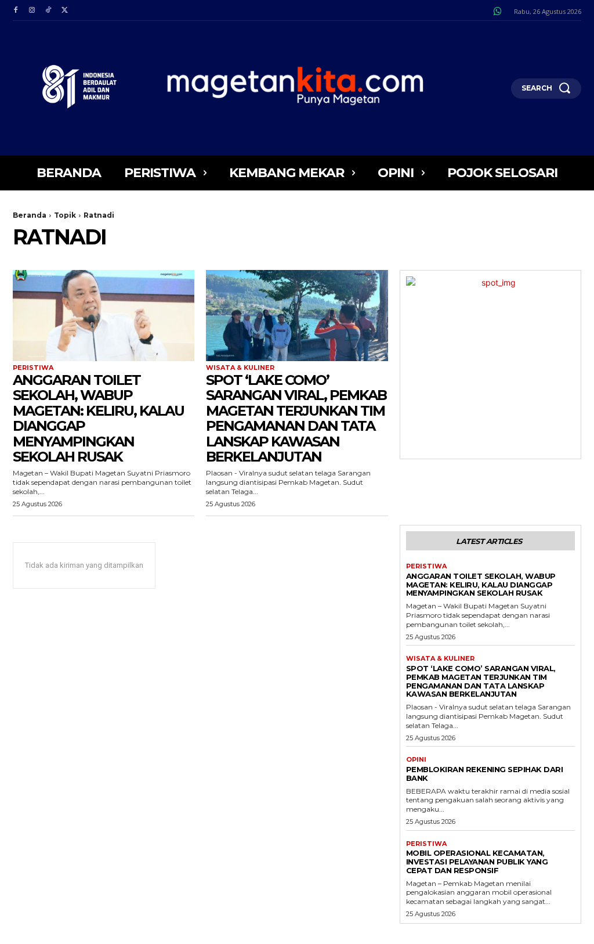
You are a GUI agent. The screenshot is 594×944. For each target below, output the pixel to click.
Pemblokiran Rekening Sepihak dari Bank (484, 774)
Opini (416, 759)
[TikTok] (48, 10)
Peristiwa (33, 368)
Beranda (29, 215)
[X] (64, 10)
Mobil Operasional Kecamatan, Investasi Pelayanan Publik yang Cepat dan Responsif (477, 861)
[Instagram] (32, 10)
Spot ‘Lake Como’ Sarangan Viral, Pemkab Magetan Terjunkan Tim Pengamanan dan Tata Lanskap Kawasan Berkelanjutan (296, 418)
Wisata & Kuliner (240, 368)
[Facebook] (15, 10)
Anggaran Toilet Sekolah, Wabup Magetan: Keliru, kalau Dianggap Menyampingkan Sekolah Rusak (98, 418)
